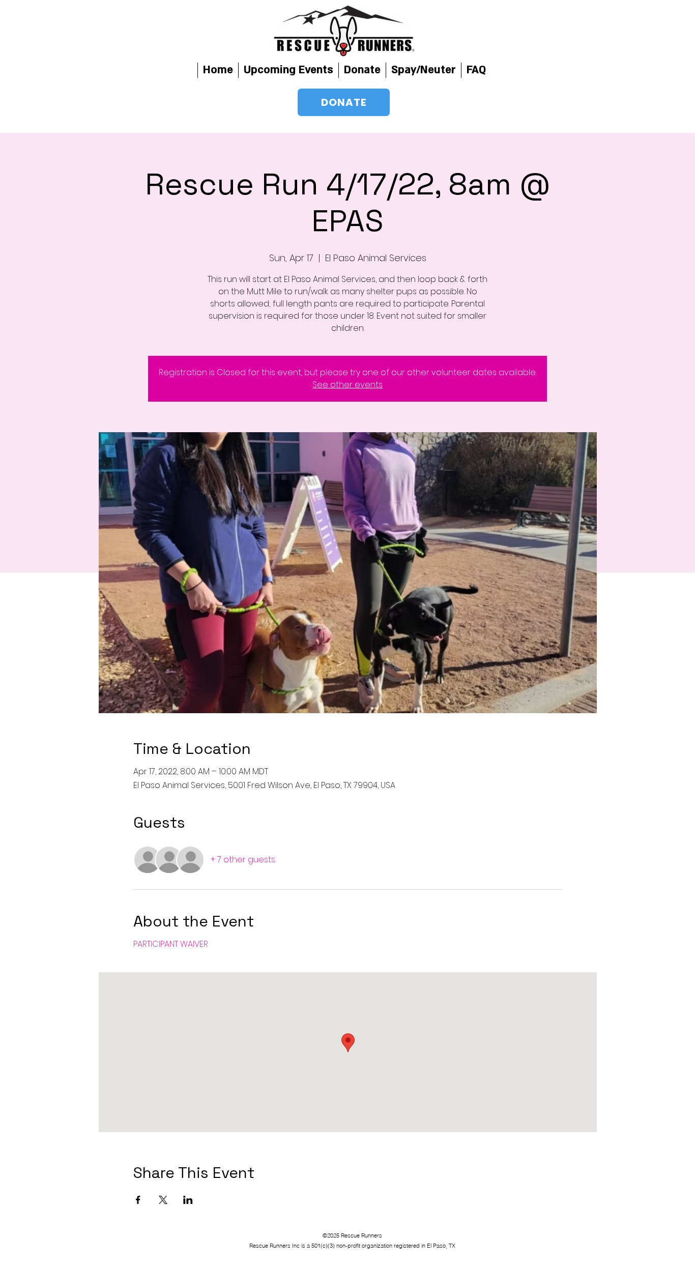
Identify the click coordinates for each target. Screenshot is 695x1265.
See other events (347, 384)
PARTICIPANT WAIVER (170, 944)
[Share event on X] (163, 1200)
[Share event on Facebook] (138, 1200)
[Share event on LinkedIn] (188, 1200)
